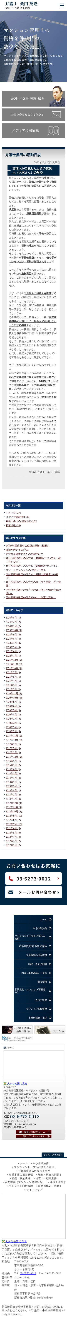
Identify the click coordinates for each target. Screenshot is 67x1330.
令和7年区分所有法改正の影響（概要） (27, 545)
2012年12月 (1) (14, 803)
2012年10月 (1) (14, 811)
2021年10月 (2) (14, 668)
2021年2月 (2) (13, 689)
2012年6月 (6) (13, 828)
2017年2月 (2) (13, 752)
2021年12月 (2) (14, 659)
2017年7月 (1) (13, 744)
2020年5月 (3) (13, 710)
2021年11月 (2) (14, 664)
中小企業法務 (40, 928)
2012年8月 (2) (13, 820)
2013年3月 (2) (13, 794)
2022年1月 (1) (13, 655)
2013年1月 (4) (13, 799)
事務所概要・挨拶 (37, 1017)
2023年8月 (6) (13, 638)
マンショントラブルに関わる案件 (30, 937)
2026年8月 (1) (13, 617)
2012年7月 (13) (14, 824)
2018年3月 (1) (13, 727)
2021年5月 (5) (13, 676)
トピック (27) (13, 512)
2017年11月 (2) (14, 735)
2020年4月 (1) (13, 714)
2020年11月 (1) (14, 693)
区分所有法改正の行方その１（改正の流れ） (31, 597)
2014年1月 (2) (13, 778)
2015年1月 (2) (13, 765)
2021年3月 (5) (13, 685)
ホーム (43, 919)
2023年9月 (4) (13, 634)
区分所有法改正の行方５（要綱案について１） (32, 566)
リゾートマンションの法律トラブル (26, 570)
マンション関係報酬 (36, 1008)
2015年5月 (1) (13, 761)
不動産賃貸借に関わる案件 (33, 946)
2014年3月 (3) (13, 773)
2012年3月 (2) (13, 841)
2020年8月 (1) (13, 702)
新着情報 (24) (13, 525)
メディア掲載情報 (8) (17, 517)
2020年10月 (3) (14, 698)
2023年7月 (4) (13, 643)
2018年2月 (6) (13, 731)
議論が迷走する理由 (17, 549)
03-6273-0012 (28, 1273)
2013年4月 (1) (13, 790)
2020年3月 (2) (13, 719)
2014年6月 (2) (13, 769)
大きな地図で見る (17, 1083)
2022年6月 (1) (13, 651)
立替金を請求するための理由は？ (24, 554)
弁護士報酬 (41, 1000)
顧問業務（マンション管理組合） (30, 990)
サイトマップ (34, 1189)
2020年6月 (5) (13, 706)
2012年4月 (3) (13, 836)
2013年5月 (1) (13, 786)
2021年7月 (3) (13, 672)
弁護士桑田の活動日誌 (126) (21, 521)
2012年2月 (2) (13, 845)
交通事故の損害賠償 (36, 955)
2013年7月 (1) (13, 782)
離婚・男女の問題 (37, 964)
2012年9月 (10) (14, 815)
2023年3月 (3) (13, 647)
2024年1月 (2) (13, 626)
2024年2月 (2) (13, 622)
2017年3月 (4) (13, 748)
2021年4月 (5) (13, 681)
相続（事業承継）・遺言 (34, 973)
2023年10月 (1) (14, 630)
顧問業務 (42, 982)
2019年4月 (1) (13, 723)
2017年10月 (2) (14, 740)
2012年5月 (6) (13, 832)
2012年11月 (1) (14, 807)
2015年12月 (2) (14, 756)
